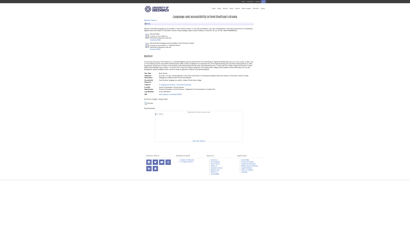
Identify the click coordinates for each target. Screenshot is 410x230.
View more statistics (199, 141)
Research (256, 8)
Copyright (244, 172)
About (219, 8)
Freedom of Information (248, 164)
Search (243, 1)
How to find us (215, 164)
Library (263, 8)
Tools (148, 24)
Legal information (246, 168)
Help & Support (246, 8)
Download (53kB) (155, 40)
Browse (225, 8)
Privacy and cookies (247, 162)
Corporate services (217, 168)
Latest (231, 8)
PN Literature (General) (184, 85)
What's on (214, 166)
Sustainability (215, 174)
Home (214, 8)
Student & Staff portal (187, 160)
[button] (145, 103)
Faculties (258, 1)
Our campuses (215, 162)
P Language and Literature (167, 85)
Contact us (214, 160)
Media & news (215, 170)
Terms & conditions (247, 170)
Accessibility (245, 160)
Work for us (214, 172)
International (250, 1)
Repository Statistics (150, 20)
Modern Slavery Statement (249, 166)
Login (263, 1)
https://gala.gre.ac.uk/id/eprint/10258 (170, 94)
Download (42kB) (155, 49)
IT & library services (186, 162)
